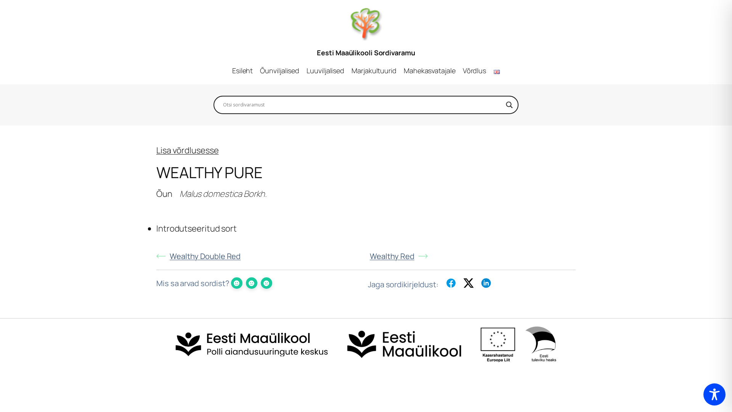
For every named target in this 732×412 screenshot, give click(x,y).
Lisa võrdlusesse (187, 150)
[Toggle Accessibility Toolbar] (714, 394)
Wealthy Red (392, 256)
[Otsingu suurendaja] (509, 105)
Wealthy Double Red (205, 256)
